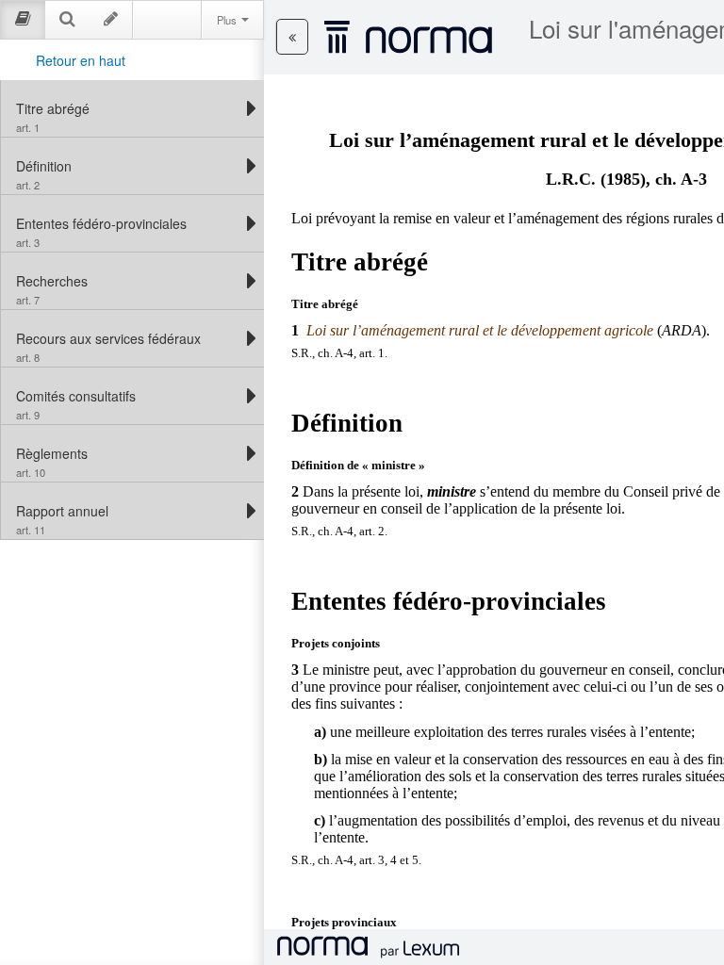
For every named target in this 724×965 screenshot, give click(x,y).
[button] (292, 37)
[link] (127, 108)
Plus (228, 19)
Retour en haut (80, 60)
